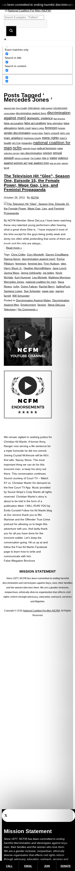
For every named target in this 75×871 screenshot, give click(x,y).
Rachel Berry (46, 286)
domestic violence (40, 118)
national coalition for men (41, 281)
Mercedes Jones (14, 281)
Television (10, 309)
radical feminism (47, 148)
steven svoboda (21, 158)
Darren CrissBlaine (57, 254)
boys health (21, 108)
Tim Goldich (35, 158)
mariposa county (32, 138)
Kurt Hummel (23, 277)
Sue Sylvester (32, 291)
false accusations (35, 123)
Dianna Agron (12, 258)
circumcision (60, 108)
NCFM (35, 197)
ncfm (17, 148)
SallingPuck (63, 286)
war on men (55, 163)
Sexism (41, 304)
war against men (38, 163)
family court (24, 128)
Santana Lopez (13, 291)
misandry (26, 143)
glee (63, 263)
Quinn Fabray (29, 286)
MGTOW (16, 143)
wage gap (48, 291)
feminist (61, 128)
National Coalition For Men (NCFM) (41, 610)
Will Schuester (21, 295)
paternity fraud (29, 148)
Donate (66, 866)
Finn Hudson (51, 263)
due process (59, 118)
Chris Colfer (18, 254)
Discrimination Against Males (33, 300)
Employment (28, 304)
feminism (51, 128)
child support (46, 108)
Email (28, 866)
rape (60, 148)
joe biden (48, 272)
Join (47, 866)
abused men (9, 108)
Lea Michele (39, 277)
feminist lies (35, 263)
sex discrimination (31, 153)
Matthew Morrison (59, 277)
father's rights (38, 128)
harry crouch (51, 133)
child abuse (34, 108)
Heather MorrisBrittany (37, 268)
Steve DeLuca (56, 304)
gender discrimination (17, 133)
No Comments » (28, 309)
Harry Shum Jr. (13, 268)
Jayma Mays (11, 272)
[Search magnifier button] (11, 31)
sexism (47, 153)
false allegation (55, 123)
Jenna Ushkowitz (31, 272)
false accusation (13, 123)
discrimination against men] (38, 258)
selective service (12, 153)
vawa (53, 158)
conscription (9, 113)
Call (9, 866)
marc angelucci (13, 138)
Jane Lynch (59, 268)
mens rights (50, 138)
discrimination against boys (31, 113)
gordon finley (37, 133)
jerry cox (65, 133)
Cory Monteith (35, 254)
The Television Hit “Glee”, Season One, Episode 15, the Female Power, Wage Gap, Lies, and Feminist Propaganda (37, 183)
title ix (45, 158)
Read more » (14, 247)
